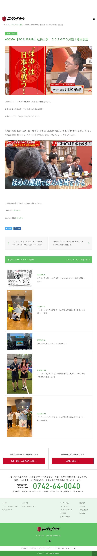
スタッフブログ (7, 510)
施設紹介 (82, 503)
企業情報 (23, 548)
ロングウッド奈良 (43, 553)
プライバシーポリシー (45, 548)
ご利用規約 (32, 548)
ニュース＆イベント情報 (10, 506)
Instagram (50, 540)
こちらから (16, 210)
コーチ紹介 (63, 513)
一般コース (66, 506)
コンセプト (24, 503)
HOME (4, 503)
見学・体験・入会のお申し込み (24, 461)
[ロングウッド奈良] (24, 19)
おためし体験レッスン (28, 506)
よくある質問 (83, 510)
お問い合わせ (72, 461)
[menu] (93, 19)
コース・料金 (64, 503)
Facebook (47, 540)
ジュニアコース (67, 510)
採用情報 (82, 513)
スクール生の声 (65, 517)
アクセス (82, 506)
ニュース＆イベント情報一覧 (77, 260)
